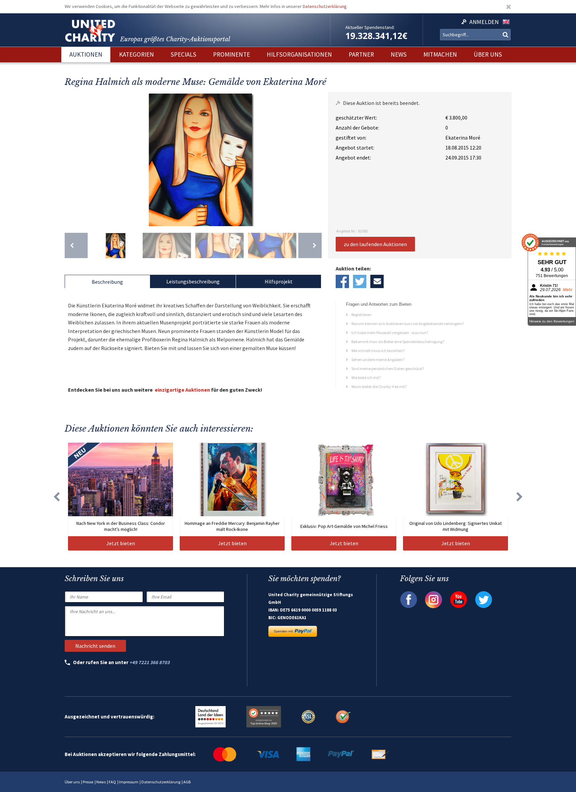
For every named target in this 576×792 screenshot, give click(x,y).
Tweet (359, 281)
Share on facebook (342, 281)
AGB (187, 781)
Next (315, 159)
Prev (71, 159)
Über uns (72, 781)
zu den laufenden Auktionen (375, 244)
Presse (88, 781)
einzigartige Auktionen (182, 389)
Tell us (377, 281)
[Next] (309, 245)
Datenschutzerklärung (325, 6)
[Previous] (76, 245)
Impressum (128, 781)
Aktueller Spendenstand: (370, 27)
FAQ (112, 781)
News (101, 781)
